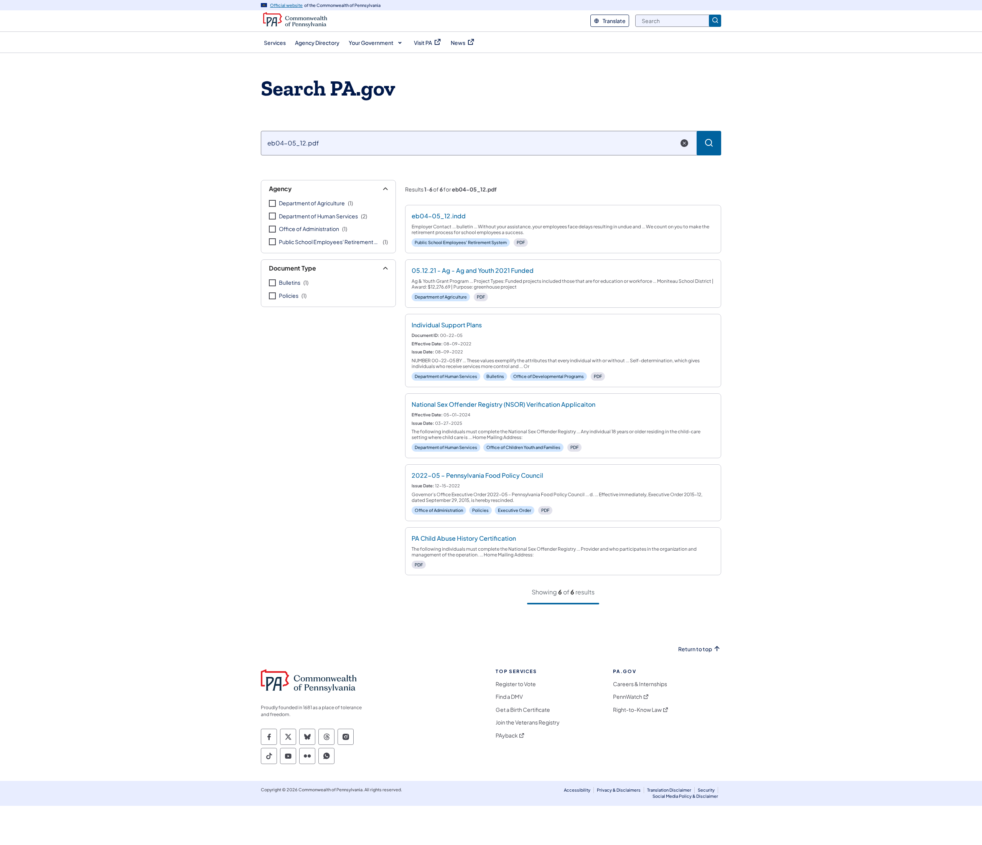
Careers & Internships (640, 684)
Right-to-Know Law (637, 709)
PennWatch (627, 696)
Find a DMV (509, 696)
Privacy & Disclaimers (619, 789)
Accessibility (577, 789)
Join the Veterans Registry (528, 722)
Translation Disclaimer (669, 789)
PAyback (507, 735)
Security (706, 789)
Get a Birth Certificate (523, 709)
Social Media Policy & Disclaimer (685, 796)
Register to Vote (516, 684)
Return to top (695, 649)
